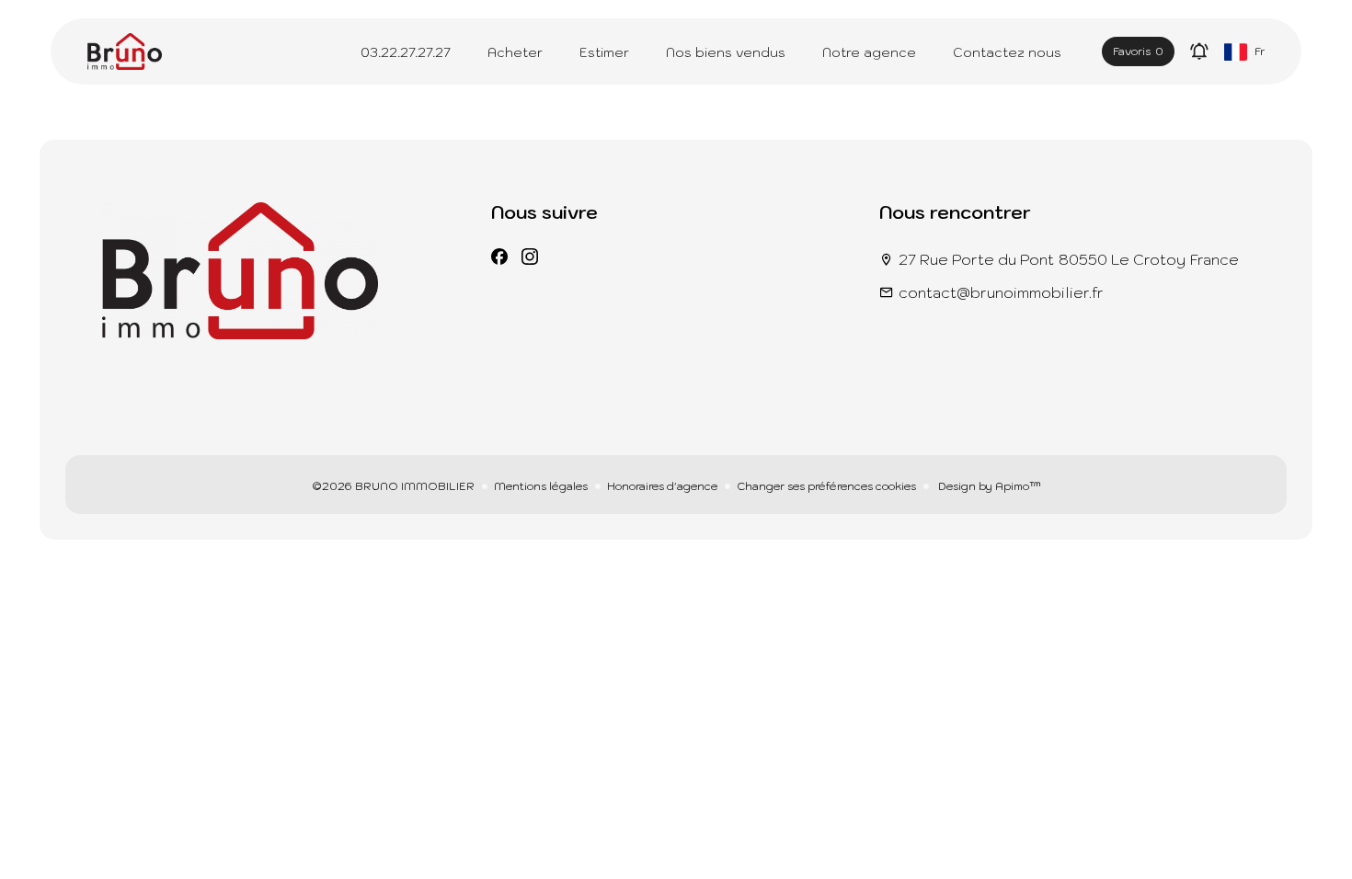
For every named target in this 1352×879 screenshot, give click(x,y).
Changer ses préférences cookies (826, 486)
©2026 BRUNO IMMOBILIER (393, 486)
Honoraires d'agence (662, 486)
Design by (988, 486)
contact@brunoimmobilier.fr (1001, 292)
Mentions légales (541, 486)
